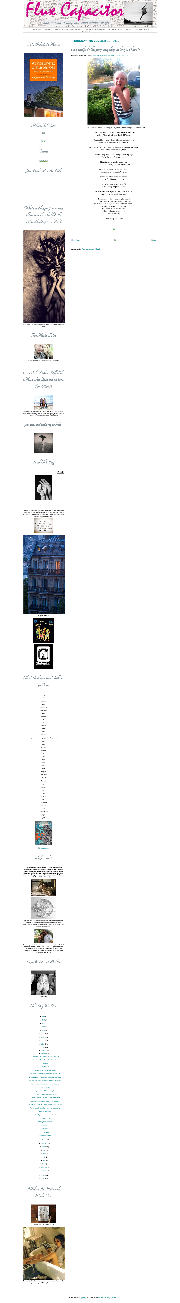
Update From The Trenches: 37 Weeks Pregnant (45, 1097)
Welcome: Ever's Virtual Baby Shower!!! (45, 1094)
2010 (43, 1047)
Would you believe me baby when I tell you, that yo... (45, 1108)
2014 (43, 1033)
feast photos (45, 1067)
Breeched (45, 1128)
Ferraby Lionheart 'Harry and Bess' (45, 1115)
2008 (43, 1179)
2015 (43, 1030)
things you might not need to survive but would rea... (45, 1101)
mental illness (115, 30)
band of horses (45, 1087)
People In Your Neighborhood (68, 30)
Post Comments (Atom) (91, 249)
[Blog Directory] (43, 848)
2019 (43, 1016)
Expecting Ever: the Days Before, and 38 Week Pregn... (45, 1077)
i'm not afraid (45, 1132)
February (44, 1167)
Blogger (82, 1298)
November (44, 1053)
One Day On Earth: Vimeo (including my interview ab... (45, 1073)
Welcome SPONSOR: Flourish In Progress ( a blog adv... (45, 1080)
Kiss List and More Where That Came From (45, 1060)
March (44, 1164)
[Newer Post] (75, 240)
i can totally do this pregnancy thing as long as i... (45, 1084)
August (44, 1147)
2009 (43, 1175)
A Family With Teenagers (45, 1122)
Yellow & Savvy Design (107, 1298)
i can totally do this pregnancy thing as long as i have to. (105, 49)
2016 (43, 1027)
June (44, 1153)
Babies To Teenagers (42, 30)
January (44, 1171)
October (44, 1140)
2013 (43, 1037)
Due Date (45, 1063)
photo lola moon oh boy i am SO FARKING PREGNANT (110, 55)
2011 (43, 1044)
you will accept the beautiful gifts (45, 1091)
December (44, 1050)
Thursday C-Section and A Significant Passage (45, 1056)
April (44, 1160)
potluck (45, 1125)
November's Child (45, 1118)
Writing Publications (95, 30)
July (44, 1150)
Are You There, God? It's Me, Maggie (45, 1070)
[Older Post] (154, 240)
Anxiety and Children (45, 1135)
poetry (129, 30)
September (44, 1143)
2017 (43, 1023)
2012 (43, 1040)
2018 (43, 1020)
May (44, 1157)
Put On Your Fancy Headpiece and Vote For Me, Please (45, 1104)
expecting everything (45, 1111)
